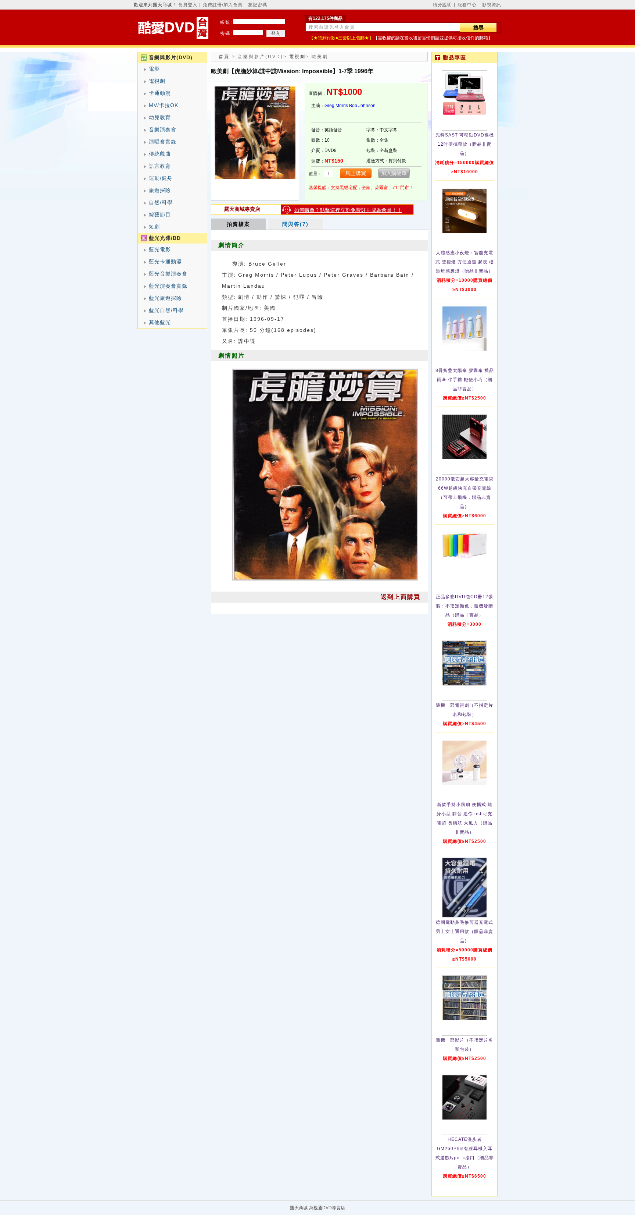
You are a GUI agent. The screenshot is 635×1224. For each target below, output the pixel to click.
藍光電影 (160, 249)
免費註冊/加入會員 (223, 4)
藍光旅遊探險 (165, 298)
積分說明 (442, 4)
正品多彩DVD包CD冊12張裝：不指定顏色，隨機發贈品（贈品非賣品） (464, 606)
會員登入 (187, 4)
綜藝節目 (160, 214)
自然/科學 (161, 202)
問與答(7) (295, 224)
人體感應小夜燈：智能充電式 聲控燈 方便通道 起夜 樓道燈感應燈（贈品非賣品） (464, 262)
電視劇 (157, 81)
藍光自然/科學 (166, 310)
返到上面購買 (400, 597)
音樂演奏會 (162, 129)
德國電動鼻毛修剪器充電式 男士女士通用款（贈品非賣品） (464, 931)
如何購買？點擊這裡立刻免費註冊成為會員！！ (348, 210)
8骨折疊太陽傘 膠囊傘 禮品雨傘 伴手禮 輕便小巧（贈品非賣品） (464, 379)
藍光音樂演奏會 (168, 274)
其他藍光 (160, 322)
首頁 (224, 56)
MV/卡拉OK (163, 105)
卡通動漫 (160, 93)
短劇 (154, 227)
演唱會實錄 (162, 142)
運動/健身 (161, 178)
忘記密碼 (257, 4)
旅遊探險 (160, 190)
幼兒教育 (160, 117)
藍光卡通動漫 (165, 262)
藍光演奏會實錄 (168, 286)
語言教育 (160, 166)
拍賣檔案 (238, 224)
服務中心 (467, 4)
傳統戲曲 (160, 154)
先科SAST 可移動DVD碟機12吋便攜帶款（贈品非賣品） (464, 144)
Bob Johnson (362, 105)
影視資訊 (491, 4)
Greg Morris (336, 105)
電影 (154, 69)
